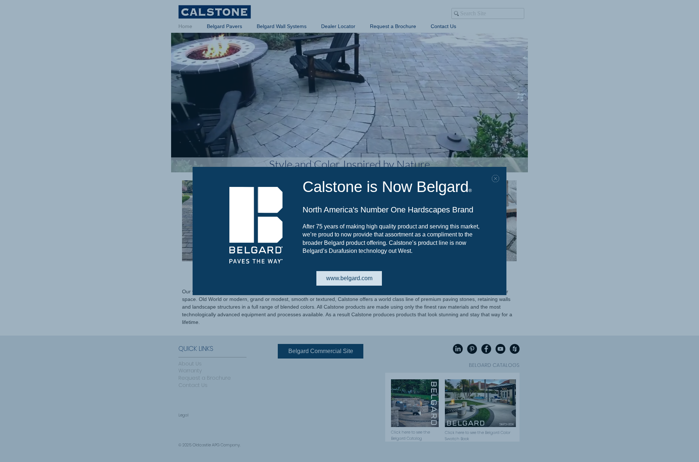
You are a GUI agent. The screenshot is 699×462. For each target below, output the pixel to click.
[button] (495, 178)
